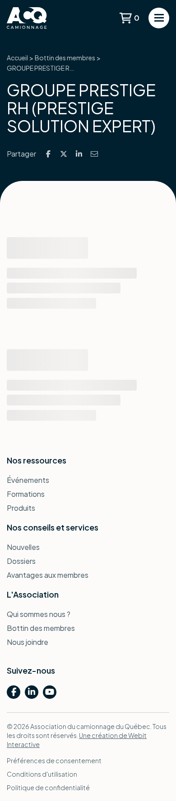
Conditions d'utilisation (42, 774)
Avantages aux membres (47, 575)
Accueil (17, 58)
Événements (28, 480)
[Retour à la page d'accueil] (40, 18)
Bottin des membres (65, 58)
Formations (26, 494)
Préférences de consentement (54, 760)
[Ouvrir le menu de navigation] (158, 18)
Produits (21, 508)
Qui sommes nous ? (38, 614)
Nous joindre (27, 642)
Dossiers (21, 561)
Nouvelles (23, 547)
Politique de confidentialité (48, 787)
